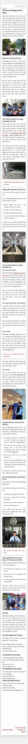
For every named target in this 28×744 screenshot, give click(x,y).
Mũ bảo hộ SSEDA (8, 729)
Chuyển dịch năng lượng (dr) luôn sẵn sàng (14, 183)
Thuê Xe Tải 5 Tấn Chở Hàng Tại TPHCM (20, 730)
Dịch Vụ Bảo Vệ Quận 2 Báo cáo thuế (14, 552)
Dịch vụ (5, 8)
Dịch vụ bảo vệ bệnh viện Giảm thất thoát (14, 355)
